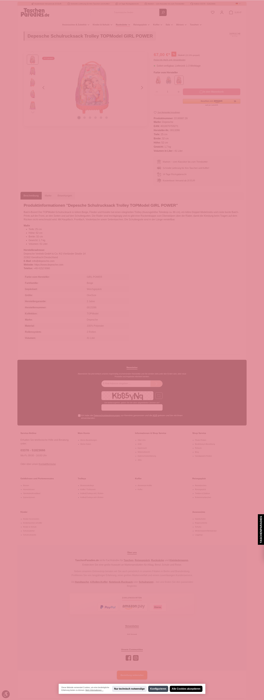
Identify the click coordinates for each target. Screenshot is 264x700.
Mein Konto (84, 433)
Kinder (23, 512)
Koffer (138, 478)
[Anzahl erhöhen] (179, 91)
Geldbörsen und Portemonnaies (37, 478)
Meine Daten (85, 444)
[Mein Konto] (222, 12)
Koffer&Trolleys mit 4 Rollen (91, 497)
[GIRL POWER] (179, 80)
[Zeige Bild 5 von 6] (101, 117)
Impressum (142, 448)
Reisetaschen (200, 485)
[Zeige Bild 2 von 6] (84, 117)
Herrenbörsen (29, 489)
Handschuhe (200, 519)
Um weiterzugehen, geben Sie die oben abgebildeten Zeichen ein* (132, 403)
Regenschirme (201, 523)
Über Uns (142, 440)
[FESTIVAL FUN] (168, 80)
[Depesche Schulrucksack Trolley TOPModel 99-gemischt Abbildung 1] (93, 87)
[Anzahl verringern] (157, 91)
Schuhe (198, 527)
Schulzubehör (29, 531)
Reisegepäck (199, 478)
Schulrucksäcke (29, 535)
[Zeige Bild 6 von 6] (106, 117)
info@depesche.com (43, 261)
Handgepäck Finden (203, 456)
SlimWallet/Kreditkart (31, 493)
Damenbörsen (29, 497)
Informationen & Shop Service (150, 433)
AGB (155, 415)
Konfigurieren (158, 688)
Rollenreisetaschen (203, 497)
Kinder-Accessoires (31, 519)
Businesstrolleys (87, 485)
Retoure (198, 448)
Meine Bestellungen (88, 440)
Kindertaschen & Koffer (32, 523)
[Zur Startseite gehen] (35, 12)
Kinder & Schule (30, 527)
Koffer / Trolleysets (88, 489)
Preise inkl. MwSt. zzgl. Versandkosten (169, 60)
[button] (211, 102)
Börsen (26, 485)
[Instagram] (135, 657)
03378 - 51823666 (32, 450)
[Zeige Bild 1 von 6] (79, 117)
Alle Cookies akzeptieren (186, 688)
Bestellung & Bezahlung (205, 444)
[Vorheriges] (43, 88)
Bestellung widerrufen (132, 675)
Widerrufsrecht (144, 452)
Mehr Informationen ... (94, 690)
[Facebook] (128, 657)
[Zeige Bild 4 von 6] (95, 117)
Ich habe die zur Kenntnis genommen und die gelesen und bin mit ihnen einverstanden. (132, 416)
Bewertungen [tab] (65, 195)
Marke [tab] (48, 195)
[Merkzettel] (212, 12)
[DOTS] (158, 80)
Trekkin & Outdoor (202, 493)
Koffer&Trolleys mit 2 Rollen (91, 493)
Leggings (199, 535)
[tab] (31, 196)
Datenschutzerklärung (147, 456)
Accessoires (198, 512)
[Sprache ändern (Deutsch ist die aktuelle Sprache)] (238, 3)
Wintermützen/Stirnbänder (206, 531)
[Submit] (156, 383)
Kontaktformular (47, 464)
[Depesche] (235, 37)
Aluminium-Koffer (145, 485)
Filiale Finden (200, 440)
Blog (197, 452)
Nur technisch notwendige (129, 688)
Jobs (140, 460)
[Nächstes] (142, 88)
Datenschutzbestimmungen (107, 415)
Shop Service (199, 433)
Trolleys (82, 478)
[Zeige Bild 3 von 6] (90, 117)
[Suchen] (163, 12)
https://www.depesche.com (48, 264)
